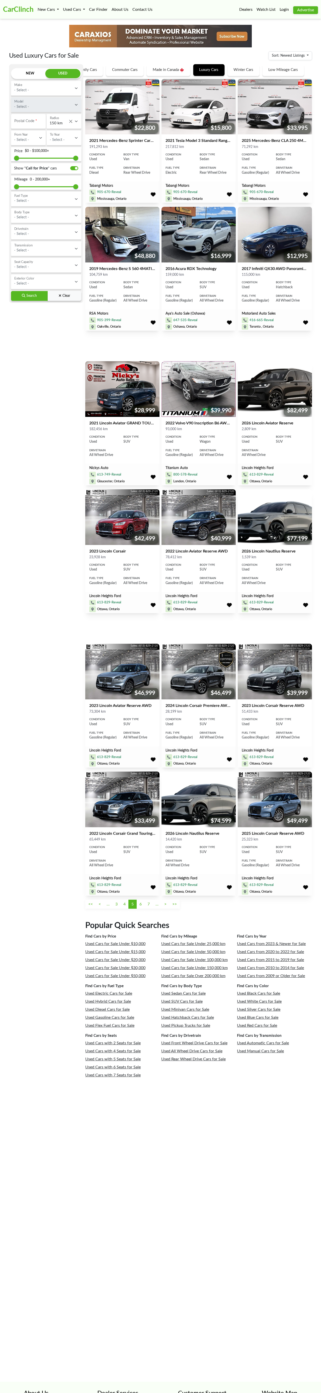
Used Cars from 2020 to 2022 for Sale (270, 952)
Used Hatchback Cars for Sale (187, 1017)
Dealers (246, 10)
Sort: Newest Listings (289, 55)
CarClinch (18, 9)
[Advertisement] (46, 380)
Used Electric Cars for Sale (108, 993)
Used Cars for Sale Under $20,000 (115, 960)
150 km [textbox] (61, 123)
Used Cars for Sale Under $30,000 (115, 968)
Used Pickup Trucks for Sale (185, 1026)
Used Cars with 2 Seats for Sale (113, 1043)
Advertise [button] (305, 10)
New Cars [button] (47, 10)
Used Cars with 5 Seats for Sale (113, 1059)
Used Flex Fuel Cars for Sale (109, 1026)
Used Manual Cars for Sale (260, 1051)
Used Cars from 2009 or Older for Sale (271, 976)
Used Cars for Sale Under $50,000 (115, 976)
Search (31, 296)
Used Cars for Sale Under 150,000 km (194, 968)
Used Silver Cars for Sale (258, 1009)
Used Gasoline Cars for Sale (109, 1017)
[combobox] (46, 88)
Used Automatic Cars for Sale (263, 1043)
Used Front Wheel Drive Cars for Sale (194, 1043)
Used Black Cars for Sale (258, 993)
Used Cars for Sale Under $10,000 (115, 944)
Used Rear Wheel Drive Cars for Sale (193, 1059)
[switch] (74, 168)
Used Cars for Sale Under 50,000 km (193, 952)
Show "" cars (35, 168)
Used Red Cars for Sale (257, 1026)
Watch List (266, 10)
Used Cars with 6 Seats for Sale (113, 1067)
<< (90, 904)
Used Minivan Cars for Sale (185, 1009)
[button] (153, 195)
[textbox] (43, 87)
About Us (120, 10)
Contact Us (142, 10)
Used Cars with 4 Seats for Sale (113, 1051)
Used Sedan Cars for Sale (183, 993)
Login (284, 10)
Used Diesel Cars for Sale (107, 1009)
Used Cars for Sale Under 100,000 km (194, 960)
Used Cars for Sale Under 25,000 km (193, 944)
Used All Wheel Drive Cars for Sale (191, 1051)
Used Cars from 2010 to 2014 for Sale (270, 968)
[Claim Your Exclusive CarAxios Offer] (160, 36)
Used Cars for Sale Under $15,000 (115, 952)
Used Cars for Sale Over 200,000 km (193, 976)
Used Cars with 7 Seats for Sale (113, 1075)
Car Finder (98, 10)
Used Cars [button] (72, 10)
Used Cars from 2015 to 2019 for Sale (270, 960)
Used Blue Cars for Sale (257, 1017)
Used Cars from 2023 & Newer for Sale (271, 944)
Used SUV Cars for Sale (182, 1001)
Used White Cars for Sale (259, 1001)
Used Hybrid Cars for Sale (108, 1001)
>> (174, 904)
